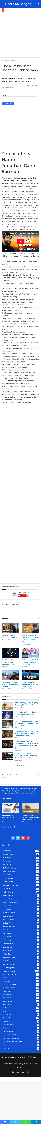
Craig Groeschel (8, 930)
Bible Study (7, 1018)
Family (5, 1045)
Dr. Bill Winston (8, 878)
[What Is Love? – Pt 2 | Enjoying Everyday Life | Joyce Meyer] (7, 715)
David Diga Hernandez (11, 885)
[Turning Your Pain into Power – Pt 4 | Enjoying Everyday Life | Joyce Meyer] (7, 724)
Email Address (7, 88)
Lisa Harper (7, 940)
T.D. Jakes (6, 888)
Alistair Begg (7, 954)
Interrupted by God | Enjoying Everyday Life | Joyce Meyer (30, 817)
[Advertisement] (20, 34)
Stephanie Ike (7, 933)
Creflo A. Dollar (8, 882)
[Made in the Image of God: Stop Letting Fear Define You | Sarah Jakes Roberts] (7, 756)
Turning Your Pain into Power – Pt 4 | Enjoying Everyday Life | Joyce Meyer (27, 723)
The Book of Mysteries (11, 1038)
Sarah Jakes (7, 1004)
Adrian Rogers (8, 892)
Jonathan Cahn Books (10, 1028)
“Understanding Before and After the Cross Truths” (30, 684)
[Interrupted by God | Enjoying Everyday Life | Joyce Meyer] (7, 706)
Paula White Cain (9, 926)
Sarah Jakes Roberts (10, 871)
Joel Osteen (7, 864)
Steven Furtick (8, 916)
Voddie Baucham (9, 957)
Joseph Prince (8, 895)
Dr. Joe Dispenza (9, 968)
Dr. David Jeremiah (9, 984)
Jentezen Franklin (9, 913)
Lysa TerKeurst (8, 1024)
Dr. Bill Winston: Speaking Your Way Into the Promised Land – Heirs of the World (27, 733)
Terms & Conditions (30, 1064)
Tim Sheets (7, 909)
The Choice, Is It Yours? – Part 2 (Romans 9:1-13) (8, 662)
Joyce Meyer (7, 861)
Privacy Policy (18, 1064)
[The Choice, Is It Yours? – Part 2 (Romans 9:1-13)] (10, 653)
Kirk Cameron (7, 1014)
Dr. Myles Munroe (9, 961)
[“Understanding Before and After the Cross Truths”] (30, 675)
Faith (4, 1008)
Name (4, 95)
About (11, 1064)
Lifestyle (6, 1048)
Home (5, 61)
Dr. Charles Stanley (9, 868)
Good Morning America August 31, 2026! (9, 817)
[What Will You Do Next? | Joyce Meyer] (10, 628)
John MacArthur (8, 919)
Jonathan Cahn (8, 854)
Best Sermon (13, 61)
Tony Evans (7, 906)
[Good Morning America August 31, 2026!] (10, 808)
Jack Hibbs (7, 857)
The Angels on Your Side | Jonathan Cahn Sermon (10, 684)
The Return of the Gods (11, 1035)
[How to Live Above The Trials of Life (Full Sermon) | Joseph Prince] (30, 628)
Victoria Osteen (8, 899)
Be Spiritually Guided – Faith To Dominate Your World (30, 662)
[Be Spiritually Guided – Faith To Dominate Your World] (30, 653)
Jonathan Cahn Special (11, 974)
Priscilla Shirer (7, 875)
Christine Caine (8, 944)
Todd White (7, 937)
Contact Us (20, 1067)
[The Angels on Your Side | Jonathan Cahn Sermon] (10, 675)
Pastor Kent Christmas (10, 902)
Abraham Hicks (8, 950)
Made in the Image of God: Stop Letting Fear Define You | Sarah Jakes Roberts (26, 756)
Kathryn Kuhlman (9, 964)
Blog (4, 1011)
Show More (20, 765)
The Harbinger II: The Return (12, 1042)
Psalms (5, 1021)
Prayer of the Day (9, 971)
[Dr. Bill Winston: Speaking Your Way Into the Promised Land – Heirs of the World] (7, 734)
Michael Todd (7, 923)
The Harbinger (8, 1031)
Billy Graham (7, 998)
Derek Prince (7, 947)
